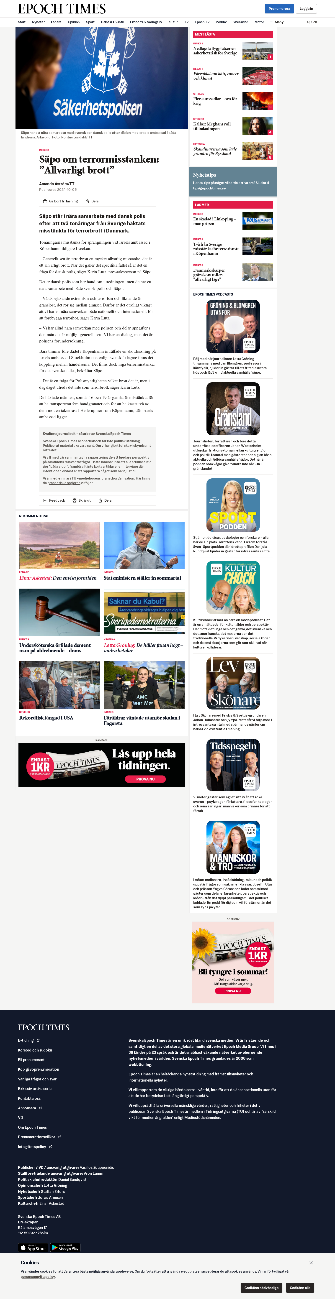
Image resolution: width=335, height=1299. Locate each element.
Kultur (173, 22)
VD (20, 1117)
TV (186, 22)
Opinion (74, 22)
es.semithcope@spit (209, 188)
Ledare (56, 22)
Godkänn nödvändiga (261, 1288)
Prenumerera (279, 8)
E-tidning (26, 1040)
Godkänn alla (300, 1288)
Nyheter (38, 22)
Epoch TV (202, 22)
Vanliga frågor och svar (37, 1079)
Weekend (240, 22)
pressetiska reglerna (64, 483)
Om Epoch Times (32, 1127)
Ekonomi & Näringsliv (146, 22)
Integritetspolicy (32, 1146)
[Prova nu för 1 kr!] (101, 765)
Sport (90, 22)
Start (22, 22)
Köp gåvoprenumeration (38, 1069)
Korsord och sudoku (35, 1050)
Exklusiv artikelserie (34, 1088)
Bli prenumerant (31, 1059)
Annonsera (27, 1108)
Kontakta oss (29, 1098)
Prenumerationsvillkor (36, 1137)
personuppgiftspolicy (38, 1277)
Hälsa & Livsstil (112, 22)
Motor (259, 22)
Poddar (221, 22)
